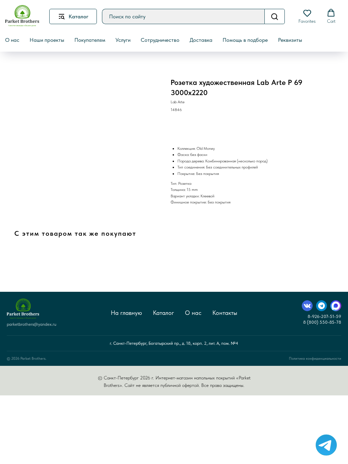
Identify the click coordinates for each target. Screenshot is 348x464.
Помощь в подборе (245, 40)
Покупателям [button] (89, 40)
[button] (307, 16)
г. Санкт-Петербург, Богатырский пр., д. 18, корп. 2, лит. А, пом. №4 (174, 343)
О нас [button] (12, 40)
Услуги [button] (123, 40)
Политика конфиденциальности (315, 358)
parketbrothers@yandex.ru (31, 324)
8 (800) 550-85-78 (322, 322)
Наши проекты (47, 40)
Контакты (224, 312)
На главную (126, 312)
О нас (193, 312)
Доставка (201, 40)
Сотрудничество (160, 40)
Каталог (163, 312)
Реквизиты (290, 40)
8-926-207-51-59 (324, 316)
